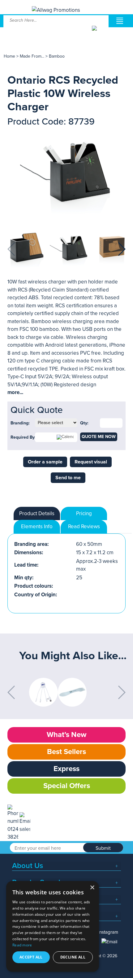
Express (66, 768)
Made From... (32, 56)
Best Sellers (66, 751)
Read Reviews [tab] (84, 526)
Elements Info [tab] (37, 526)
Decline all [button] (72, 957)
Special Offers (66, 785)
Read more (22, 945)
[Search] (100, 33)
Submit (103, 848)
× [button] (92, 887)
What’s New (66, 734)
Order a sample (45, 462)
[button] (121, 249)
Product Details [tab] (36, 513)
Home (9, 56)
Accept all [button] (31, 957)
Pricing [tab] (84, 513)
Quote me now (99, 436)
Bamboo (57, 56)
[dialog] (52, 926)
